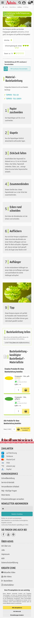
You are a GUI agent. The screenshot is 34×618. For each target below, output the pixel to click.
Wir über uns (6, 546)
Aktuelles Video (9, 572)
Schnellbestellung (8, 478)
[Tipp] (17, 292)
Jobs (3, 550)
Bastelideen (8, 580)
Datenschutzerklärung (9, 562)
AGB (2, 558)
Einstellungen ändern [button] (17, 615)
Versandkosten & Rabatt (10, 486)
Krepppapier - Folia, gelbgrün (13, 98)
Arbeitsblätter (9, 585)
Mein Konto (5, 495)
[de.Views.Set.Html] (25, 390)
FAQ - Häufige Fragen (9, 490)
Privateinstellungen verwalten (12, 499)
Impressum (5, 554)
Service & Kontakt (7, 482)
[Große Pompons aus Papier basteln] (17, 22)
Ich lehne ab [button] (17, 611)
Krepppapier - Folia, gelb (12, 95)
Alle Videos (8, 576)
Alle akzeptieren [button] (17, 607)
